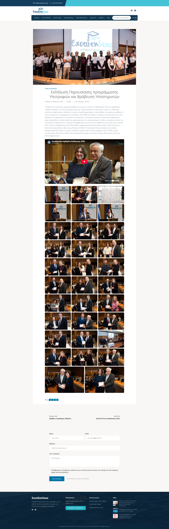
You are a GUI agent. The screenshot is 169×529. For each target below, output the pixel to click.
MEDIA (101, 18)
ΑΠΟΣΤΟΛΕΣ (57, 18)
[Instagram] (135, 11)
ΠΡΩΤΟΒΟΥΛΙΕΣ (81, 18)
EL (136, 18)
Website (52, 444)
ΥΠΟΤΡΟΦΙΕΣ (46, 18)
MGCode (97, 526)
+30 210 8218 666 (57, 3)
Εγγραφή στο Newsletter (75, 508)
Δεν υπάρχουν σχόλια (82, 102)
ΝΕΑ (108, 18)
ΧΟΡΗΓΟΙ (93, 18)
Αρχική (36, 18)
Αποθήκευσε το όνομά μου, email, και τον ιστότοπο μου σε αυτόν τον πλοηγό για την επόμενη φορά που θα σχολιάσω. (84, 471)
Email (87, 434)
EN (133, 18)
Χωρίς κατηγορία (51, 88)
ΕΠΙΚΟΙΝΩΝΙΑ (68, 18)
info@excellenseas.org (41, 3)
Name (51, 434)
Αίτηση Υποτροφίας (121, 18)
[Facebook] (132, 11)
